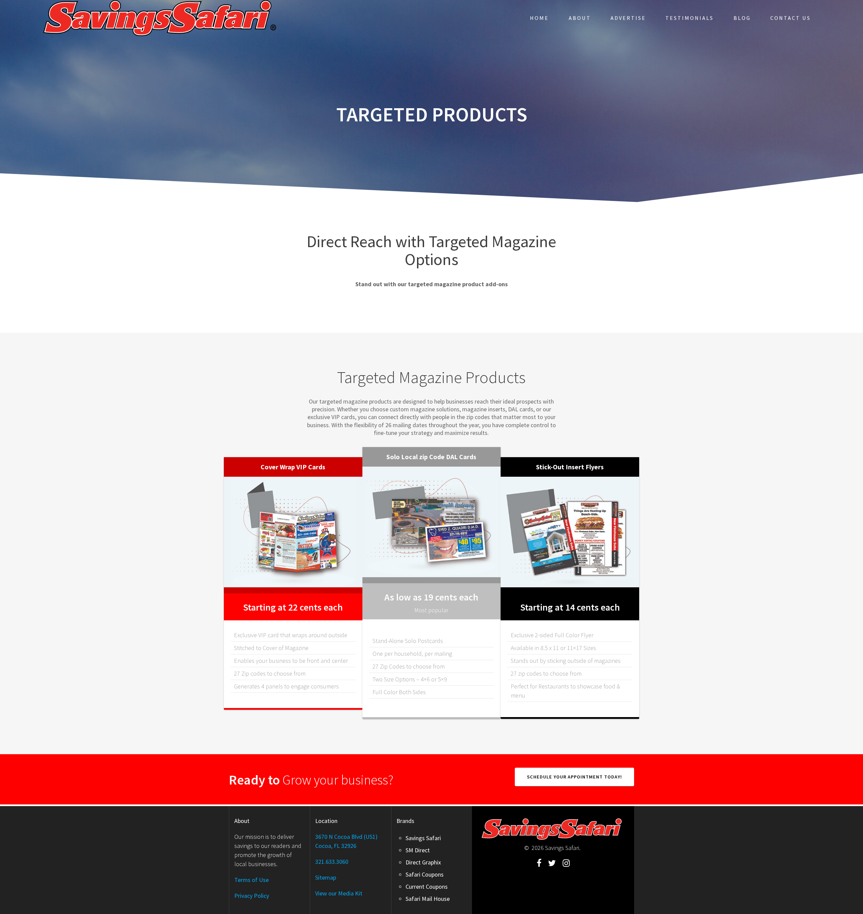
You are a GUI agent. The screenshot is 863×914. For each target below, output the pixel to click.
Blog (742, 17)
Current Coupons (427, 886)
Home (539, 17)
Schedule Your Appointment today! (574, 777)
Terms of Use (251, 880)
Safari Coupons (425, 874)
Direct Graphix (423, 862)
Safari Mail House (428, 899)
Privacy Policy (251, 896)
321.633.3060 (331, 861)
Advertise (628, 17)
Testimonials (689, 17)
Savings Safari (423, 838)
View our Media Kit (338, 893)
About (580, 17)
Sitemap (325, 877)
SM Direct (418, 850)
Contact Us (790, 17)
